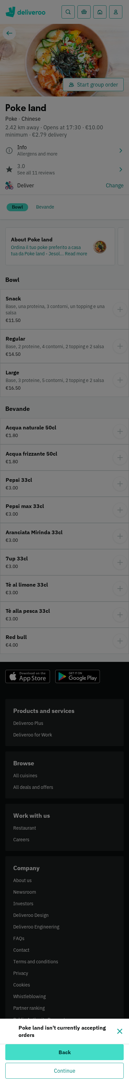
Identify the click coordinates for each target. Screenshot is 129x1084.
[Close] (120, 1031)
